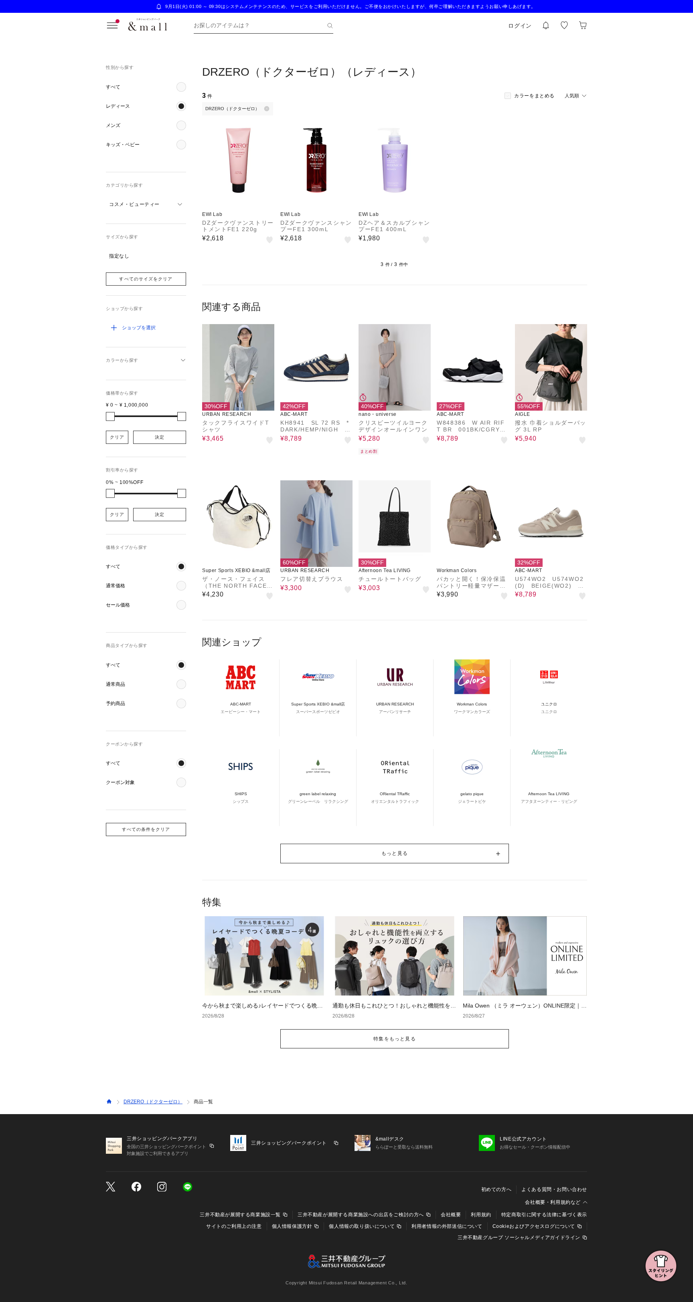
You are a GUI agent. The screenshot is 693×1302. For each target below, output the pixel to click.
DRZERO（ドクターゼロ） (153, 1101)
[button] (146, 87)
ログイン (520, 25)
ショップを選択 (139, 328)
